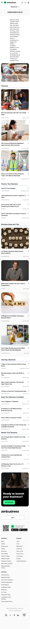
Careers (3, 543)
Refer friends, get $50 (6, 563)
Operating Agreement (6, 582)
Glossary (18, 558)
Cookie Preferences (21, 561)
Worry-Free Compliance (7, 579)
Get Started (9, 502)
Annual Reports (5, 584)
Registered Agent (5, 577)
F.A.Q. (17, 543)
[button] (25, 487)
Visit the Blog (4, 553)
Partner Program (5, 556)
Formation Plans (5, 575)
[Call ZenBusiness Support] (25, 2)
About (2, 541)
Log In (12, 517)
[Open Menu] (2, 2)
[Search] (22, 2)
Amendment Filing (5, 594)
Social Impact (4, 546)
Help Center (19, 546)
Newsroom (4, 551)
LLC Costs (3, 592)
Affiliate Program (5, 558)
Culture (3, 548)
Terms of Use (19, 551)
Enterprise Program (6, 561)
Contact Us (19, 548)
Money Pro (4, 589)
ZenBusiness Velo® (6, 587)
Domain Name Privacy (6, 601)
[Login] (28, 3)
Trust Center (19, 556)
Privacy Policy (19, 553)
